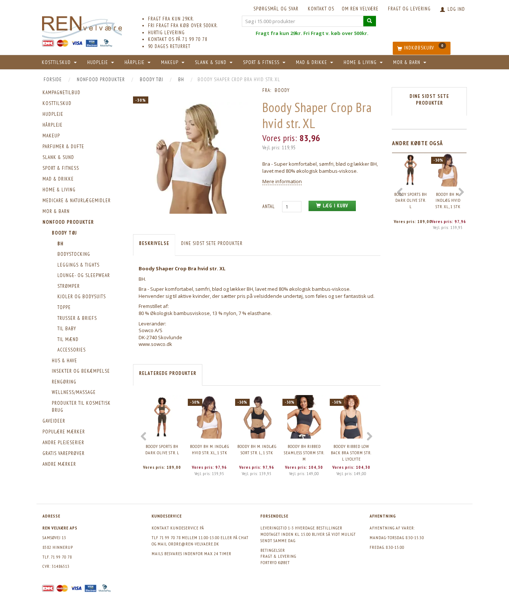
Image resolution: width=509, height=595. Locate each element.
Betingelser (272, 550)
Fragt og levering (409, 9)
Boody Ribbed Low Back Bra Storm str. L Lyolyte (351, 452)
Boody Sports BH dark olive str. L (162, 449)
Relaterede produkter (167, 373)
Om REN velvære (360, 9)
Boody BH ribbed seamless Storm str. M (304, 452)
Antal (269, 206)
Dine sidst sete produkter (212, 243)
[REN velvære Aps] (82, 26)
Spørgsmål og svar (275, 9)
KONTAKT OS (321, 9)
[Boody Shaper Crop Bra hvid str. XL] (192, 158)
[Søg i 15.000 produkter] (369, 21)
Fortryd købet (275, 562)
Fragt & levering (278, 556)
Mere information (282, 181)
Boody (282, 90)
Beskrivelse (154, 243)
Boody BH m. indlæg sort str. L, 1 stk (256, 449)
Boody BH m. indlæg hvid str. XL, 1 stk (209, 449)
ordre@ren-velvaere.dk (193, 544)
